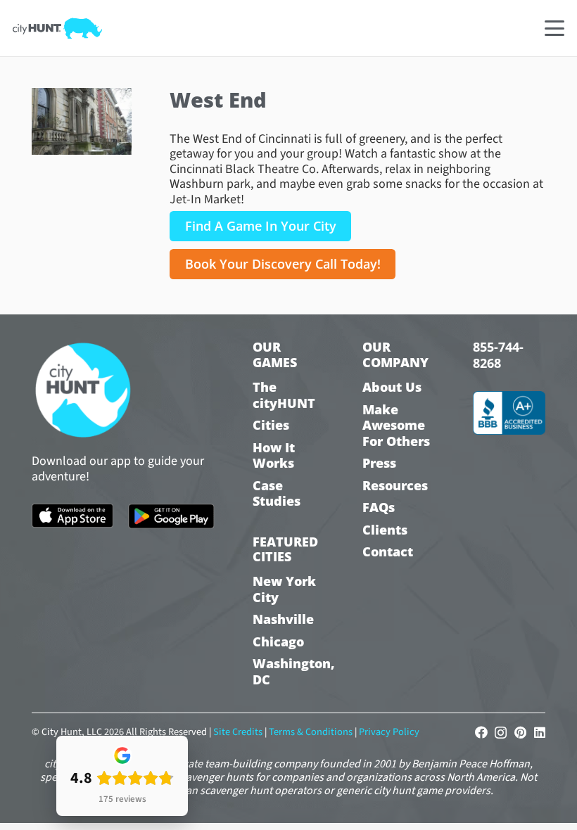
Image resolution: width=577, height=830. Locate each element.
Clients (384, 530)
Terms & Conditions (311, 731)
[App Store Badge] (72, 516)
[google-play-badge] (171, 517)
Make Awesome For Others (396, 425)
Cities (271, 425)
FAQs (378, 507)
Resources (395, 486)
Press (379, 463)
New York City (284, 589)
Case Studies (276, 493)
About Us (391, 387)
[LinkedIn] (539, 732)
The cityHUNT (284, 395)
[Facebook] (481, 732)
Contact (387, 552)
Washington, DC (289, 671)
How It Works (274, 455)
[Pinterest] (520, 732)
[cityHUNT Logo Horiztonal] (57, 28)
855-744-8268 (498, 354)
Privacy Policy (389, 731)
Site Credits (237, 731)
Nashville (283, 619)
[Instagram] (501, 733)
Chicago (278, 642)
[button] (555, 28)
